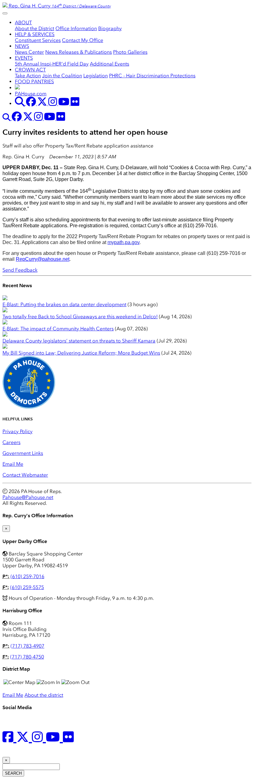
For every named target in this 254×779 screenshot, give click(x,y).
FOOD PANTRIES (34, 81)
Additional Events (109, 64)
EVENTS (24, 58)
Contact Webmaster (25, 475)
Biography (110, 28)
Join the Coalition (62, 76)
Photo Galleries (130, 52)
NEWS (22, 46)
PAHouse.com (30, 94)
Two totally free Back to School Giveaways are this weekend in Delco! (80, 316)
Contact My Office (82, 40)
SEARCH (13, 773)
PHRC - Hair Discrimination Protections (152, 76)
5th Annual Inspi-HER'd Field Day (52, 64)
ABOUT (23, 22)
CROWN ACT (30, 70)
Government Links (22, 453)
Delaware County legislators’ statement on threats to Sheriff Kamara (78, 341)
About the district (43, 695)
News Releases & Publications (78, 52)
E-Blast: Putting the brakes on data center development (64, 304)
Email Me (12, 464)
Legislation (95, 76)
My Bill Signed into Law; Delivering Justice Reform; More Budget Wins (81, 353)
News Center (29, 52)
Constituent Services (38, 40)
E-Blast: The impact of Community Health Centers (58, 329)
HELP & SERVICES (35, 34)
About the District (34, 28)
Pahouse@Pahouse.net (27, 497)
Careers (11, 442)
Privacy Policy (17, 431)
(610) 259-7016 (27, 576)
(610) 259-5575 (27, 587)
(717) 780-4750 (27, 657)
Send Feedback (19, 270)
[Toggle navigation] (4, 13)
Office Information (76, 28)
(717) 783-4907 (27, 646)
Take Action (28, 76)
